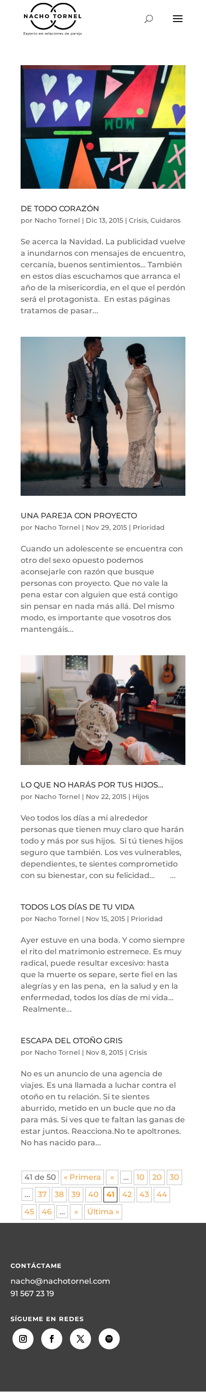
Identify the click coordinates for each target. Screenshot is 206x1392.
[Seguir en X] (80, 1338)
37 (42, 1194)
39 (75, 1194)
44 (162, 1194)
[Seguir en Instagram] (23, 1338)
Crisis (138, 220)
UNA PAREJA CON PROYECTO (79, 515)
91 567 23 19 (32, 1293)
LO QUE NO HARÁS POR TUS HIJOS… (92, 784)
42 (127, 1194)
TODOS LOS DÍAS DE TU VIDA (78, 907)
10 (141, 1177)
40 (93, 1194)
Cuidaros (165, 220)
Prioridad (149, 527)
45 (29, 1211)
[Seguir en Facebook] (51, 1338)
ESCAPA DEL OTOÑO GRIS (72, 1040)
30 (174, 1177)
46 (47, 1211)
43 (144, 1194)
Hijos (140, 796)
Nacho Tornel (57, 220)
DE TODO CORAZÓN (60, 208)
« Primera (82, 1177)
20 (157, 1177)
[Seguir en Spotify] (109, 1338)
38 (59, 1194)
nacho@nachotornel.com (60, 1281)
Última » (103, 1211)
